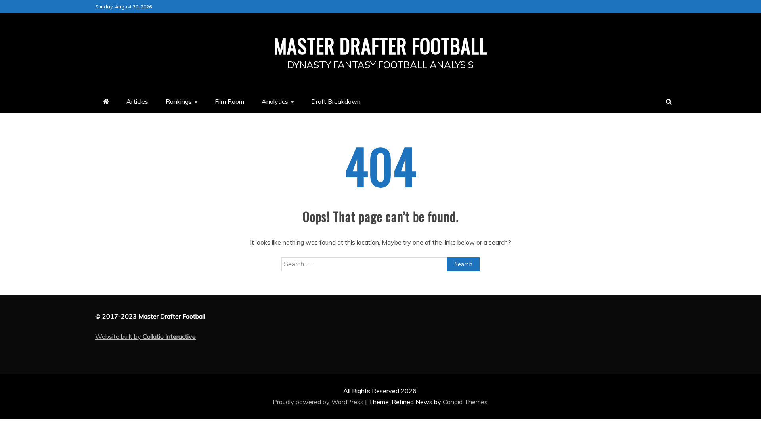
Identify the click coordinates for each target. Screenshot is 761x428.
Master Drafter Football (381, 45)
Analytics (275, 101)
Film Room (229, 101)
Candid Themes (465, 402)
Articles (137, 101)
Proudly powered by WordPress (319, 402)
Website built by (145, 336)
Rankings (179, 101)
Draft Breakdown (336, 101)
